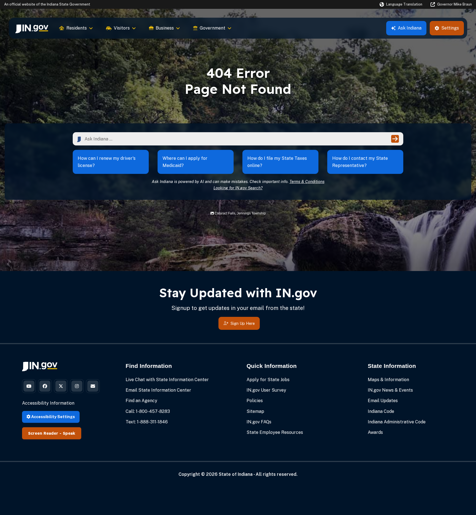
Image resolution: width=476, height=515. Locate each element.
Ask (409, 28)
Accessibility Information (48, 403)
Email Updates (383, 400)
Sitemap (255, 411)
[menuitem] (32, 28)
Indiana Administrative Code (397, 421)
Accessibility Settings (52, 416)
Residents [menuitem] (76, 28)
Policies (255, 400)
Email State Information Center (158, 390)
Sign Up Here (243, 323)
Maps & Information (388, 379)
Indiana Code (381, 411)
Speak (69, 433)
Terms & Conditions (307, 181)
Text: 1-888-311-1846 (147, 421)
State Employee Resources (275, 432)
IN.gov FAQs (259, 421)
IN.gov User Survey (266, 390)
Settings (450, 28)
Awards (375, 432)
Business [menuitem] (165, 28)
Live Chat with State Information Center (167, 379)
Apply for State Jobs (268, 379)
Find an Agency (141, 400)
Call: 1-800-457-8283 (148, 411)
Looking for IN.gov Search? (238, 187)
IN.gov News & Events (390, 390)
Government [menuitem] (212, 28)
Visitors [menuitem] (122, 28)
